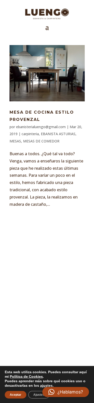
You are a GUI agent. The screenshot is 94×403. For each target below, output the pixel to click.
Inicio (25, 241)
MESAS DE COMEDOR (41, 141)
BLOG (24, 274)
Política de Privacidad (48, 310)
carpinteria (30, 133)
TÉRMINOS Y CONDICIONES (49, 299)
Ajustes (38, 394)
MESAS (15, 141)
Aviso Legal (33, 288)
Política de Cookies (43, 320)
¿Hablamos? (47, 356)
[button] (65, 392)
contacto (30, 263)
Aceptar (15, 394)
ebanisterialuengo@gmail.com (41, 126)
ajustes (46, 385)
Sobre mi (29, 252)
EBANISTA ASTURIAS (58, 133)
